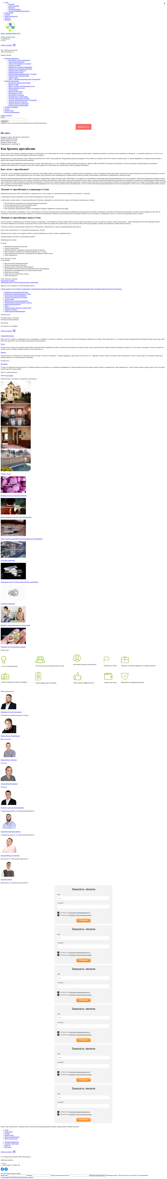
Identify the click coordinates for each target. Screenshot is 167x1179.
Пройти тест (83, 127)
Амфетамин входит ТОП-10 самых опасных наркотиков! (19, 582)
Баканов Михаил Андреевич (10, 855)
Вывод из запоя (14, 84)
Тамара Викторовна (7, 336)
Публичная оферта (15, 9)
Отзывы (7, 14)
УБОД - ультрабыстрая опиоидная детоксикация (24, 79)
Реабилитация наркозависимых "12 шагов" (23, 74)
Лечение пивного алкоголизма (19, 103)
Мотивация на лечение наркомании (20, 67)
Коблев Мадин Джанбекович (10, 736)
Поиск (3, 117)
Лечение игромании (11, 107)
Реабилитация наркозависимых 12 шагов (18, 302)
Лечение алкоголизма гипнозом (19, 98)
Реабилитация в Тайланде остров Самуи (18, 308)
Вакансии (12, 7)
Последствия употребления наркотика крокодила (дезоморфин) (22, 539)
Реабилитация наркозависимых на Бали (18, 294)
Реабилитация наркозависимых (19, 76)
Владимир (4, 364)
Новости (7, 18)
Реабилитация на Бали (16, 72)
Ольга (3, 344)
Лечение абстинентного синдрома (20, 63)
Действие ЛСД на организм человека (13, 647)
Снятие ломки (13, 77)
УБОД (7, 306)
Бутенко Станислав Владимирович (12, 808)
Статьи (7, 109)
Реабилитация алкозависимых (18, 105)
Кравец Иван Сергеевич (9, 760)
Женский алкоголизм (15, 91)
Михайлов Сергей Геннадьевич (11, 712)
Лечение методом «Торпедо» (18, 102)
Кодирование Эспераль (16, 95)
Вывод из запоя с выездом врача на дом (22, 86)
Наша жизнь (9, 1131)
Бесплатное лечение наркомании (19, 60)
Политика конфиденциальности (19, 11)
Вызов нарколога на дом (17, 88)
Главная (3, 137)
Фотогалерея (9, 13)
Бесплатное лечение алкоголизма (19, 83)
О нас (6, 2)
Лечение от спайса (15, 65)
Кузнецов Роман (6, 879)
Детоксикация (13, 89)
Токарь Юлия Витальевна (9, 784)
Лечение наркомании (12, 58)
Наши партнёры (14, 6)
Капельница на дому (15, 93)
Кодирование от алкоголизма (18, 96)
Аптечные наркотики (8, 560)
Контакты (8, 20)
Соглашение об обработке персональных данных (17, 1177)
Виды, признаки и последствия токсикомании (16, 517)
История (11, 4)
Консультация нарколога (17, 62)
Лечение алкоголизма (12, 81)
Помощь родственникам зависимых (20, 69)
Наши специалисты (11, 16)
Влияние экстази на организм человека (14, 495)
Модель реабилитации (12, 112)
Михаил (3, 352)
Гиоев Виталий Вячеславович (10, 831)
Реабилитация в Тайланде (17, 70)
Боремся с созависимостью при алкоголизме (15, 625)
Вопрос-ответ (9, 110)
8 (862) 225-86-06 (6, 45)
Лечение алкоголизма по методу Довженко (23, 100)
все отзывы (9, 375)
